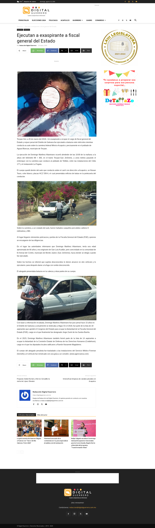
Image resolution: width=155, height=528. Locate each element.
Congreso (99, 20)
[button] (135, 20)
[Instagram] (129, 1)
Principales (23, 20)
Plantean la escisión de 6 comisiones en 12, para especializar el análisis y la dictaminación (56, 441)
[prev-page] (18, 452)
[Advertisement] (96, 11)
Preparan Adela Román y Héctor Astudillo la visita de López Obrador (33, 380)
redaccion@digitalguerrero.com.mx (82, 507)
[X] (132, 1)
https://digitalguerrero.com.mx (42, 395)
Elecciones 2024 (39, 20)
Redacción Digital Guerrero (28, 45)
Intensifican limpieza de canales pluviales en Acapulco (79, 380)
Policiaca (53, 20)
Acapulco (65, 20)
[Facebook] (125, 1)
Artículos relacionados (26, 415)
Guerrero (77, 20)
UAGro (89, 20)
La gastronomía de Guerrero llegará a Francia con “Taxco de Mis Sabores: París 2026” (29, 441)
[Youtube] (136, 1)
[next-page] (22, 452)
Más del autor (42, 415)
